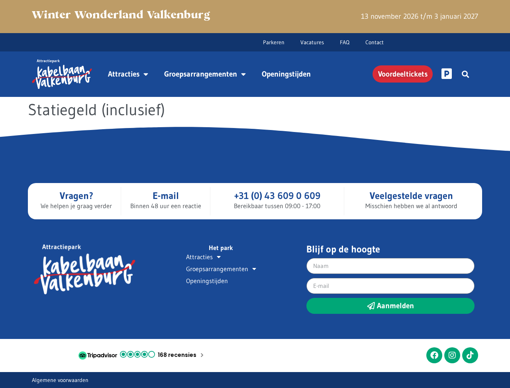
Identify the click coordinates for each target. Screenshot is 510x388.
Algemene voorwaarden (60, 380)
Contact (374, 42)
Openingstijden (286, 74)
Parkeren (273, 42)
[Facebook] (434, 355)
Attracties (123, 74)
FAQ (344, 42)
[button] (465, 74)
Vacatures (312, 42)
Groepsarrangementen (200, 74)
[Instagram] (452, 355)
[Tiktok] (470, 355)
